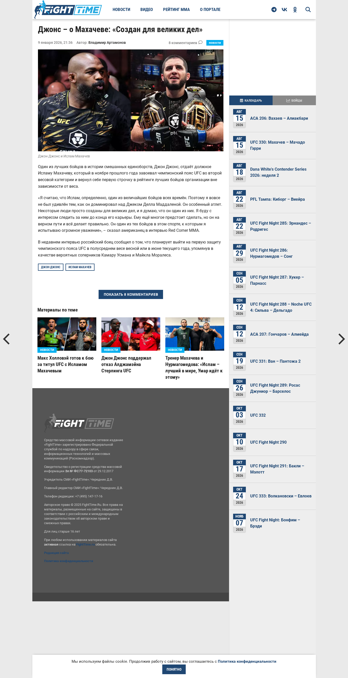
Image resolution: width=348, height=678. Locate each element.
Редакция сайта (56, 553)
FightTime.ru (85, 544)
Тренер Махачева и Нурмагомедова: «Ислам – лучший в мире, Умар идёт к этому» (194, 367)
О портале (210, 9)
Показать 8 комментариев (131, 294)
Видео (146, 9)
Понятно (174, 669)
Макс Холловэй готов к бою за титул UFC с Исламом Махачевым (65, 364)
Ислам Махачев (80, 267)
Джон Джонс (50, 267)
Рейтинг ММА (176, 9)
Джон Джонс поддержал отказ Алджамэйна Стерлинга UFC (126, 364)
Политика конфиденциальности (68, 561)
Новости (121, 9)
